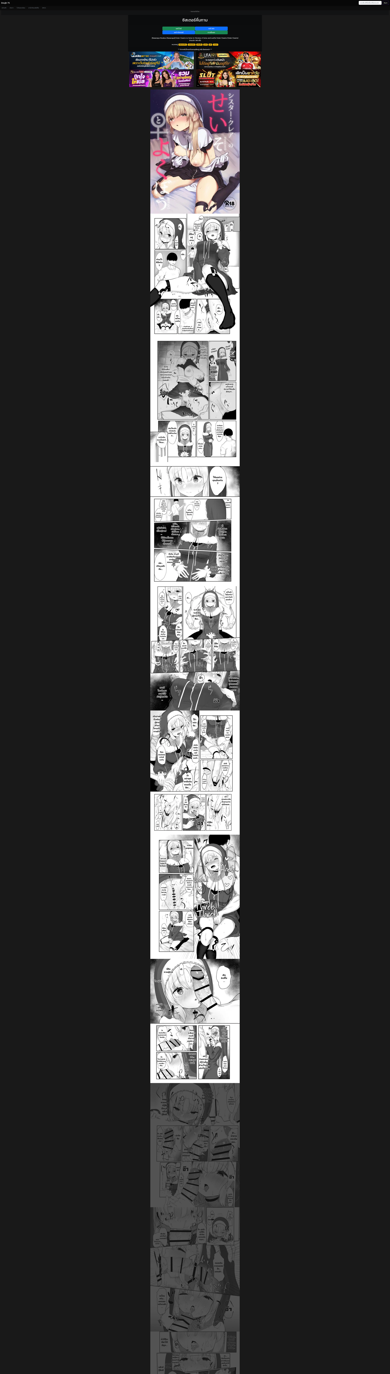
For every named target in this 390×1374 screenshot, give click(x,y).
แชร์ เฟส (211, 28)
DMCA (44, 8)
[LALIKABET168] (161, 60)
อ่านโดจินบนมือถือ (33, 8)
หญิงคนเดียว (182, 45)
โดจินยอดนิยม (21, 8)
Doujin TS (5, 2)
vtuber (215, 45)
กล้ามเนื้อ (199, 45)
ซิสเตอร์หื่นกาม (195, 20)
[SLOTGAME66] (228, 78)
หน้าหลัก (4, 8)
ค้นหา (385, 3)
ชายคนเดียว (191, 45)
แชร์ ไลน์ (179, 28)
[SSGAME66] (161, 78)
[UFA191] (228, 60)
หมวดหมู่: (175, 44)
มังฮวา (12, 8)
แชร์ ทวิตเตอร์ (178, 32)
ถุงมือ (205, 45)
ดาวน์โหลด (211, 32)
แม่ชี (210, 45)
